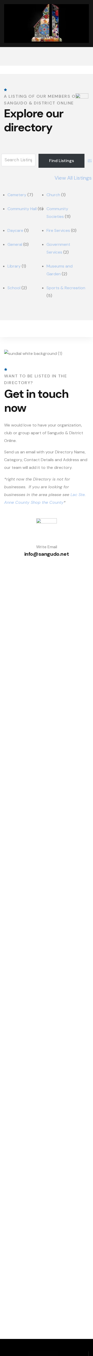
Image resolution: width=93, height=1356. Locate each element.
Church (53, 194)
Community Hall (22, 208)
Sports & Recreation (66, 288)
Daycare (15, 230)
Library (14, 266)
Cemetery (16, 194)
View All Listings (73, 177)
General (14, 244)
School (13, 288)
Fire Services (58, 230)
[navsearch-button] (84, 56)
